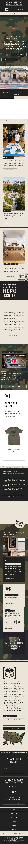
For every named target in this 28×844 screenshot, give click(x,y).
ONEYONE (8, 382)
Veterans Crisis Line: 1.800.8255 (14, 833)
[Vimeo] (19, 622)
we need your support (13, 710)
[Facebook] (6, 622)
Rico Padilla (11, 377)
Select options (14, 445)
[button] (6, 9)
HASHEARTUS (8, 628)
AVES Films (10, 379)
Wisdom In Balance (14, 449)
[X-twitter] (15, 786)
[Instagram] (10, 622)
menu (17, 271)
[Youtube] (15, 622)
